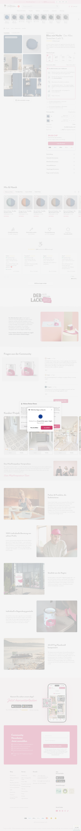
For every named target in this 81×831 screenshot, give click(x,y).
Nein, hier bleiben (34, 427)
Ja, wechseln (47, 427)
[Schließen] (51, 409)
